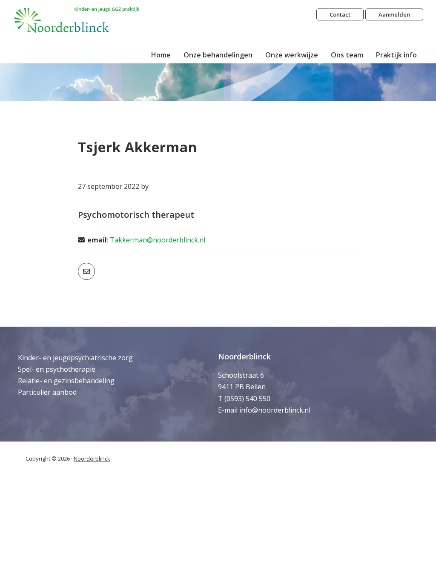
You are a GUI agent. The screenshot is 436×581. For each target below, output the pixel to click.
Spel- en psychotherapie (56, 369)
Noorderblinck (92, 458)
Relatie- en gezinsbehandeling (66, 380)
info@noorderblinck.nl (274, 410)
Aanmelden (394, 14)
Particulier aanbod (47, 392)
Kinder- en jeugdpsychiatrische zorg (75, 357)
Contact (340, 14)
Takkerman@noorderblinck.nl (157, 240)
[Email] (86, 271)
